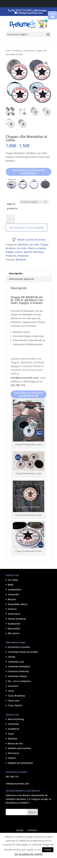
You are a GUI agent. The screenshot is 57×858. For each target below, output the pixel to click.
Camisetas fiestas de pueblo (23, 651)
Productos (17, 50)
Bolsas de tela (15, 743)
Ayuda (19, 830)
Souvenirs (13, 685)
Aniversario (14, 613)
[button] (46, 63)
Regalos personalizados (20, 762)
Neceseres (13, 753)
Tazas (11, 690)
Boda (10, 584)
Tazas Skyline (15, 705)
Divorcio (12, 608)
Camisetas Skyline (17, 676)
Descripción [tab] (15, 273)
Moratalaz (38, 251)
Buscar (32, 812)
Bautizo (12, 599)
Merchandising (16, 719)
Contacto (32, 830)
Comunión (13, 594)
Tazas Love (13, 700)
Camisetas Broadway (19, 666)
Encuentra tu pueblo (19, 646)
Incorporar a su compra (26, 227)
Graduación (14, 623)
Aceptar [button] (47, 849)
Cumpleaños (14, 589)
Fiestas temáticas (17, 618)
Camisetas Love (16, 661)
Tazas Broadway (16, 695)
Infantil (12, 757)
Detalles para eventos (19, 748)
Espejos (10, 251)
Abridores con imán (28, 244)
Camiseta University (18, 671)
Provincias (29, 50)
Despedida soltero (17, 604)
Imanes (19, 251)
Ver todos (13, 579)
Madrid (28, 251)
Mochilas (12, 738)
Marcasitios (14, 628)
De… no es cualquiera (19, 681)
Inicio (8, 50)
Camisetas (13, 723)
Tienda (11, 656)
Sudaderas (13, 728)
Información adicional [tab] (21, 278)
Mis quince (14, 633)
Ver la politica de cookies (29, 854)
